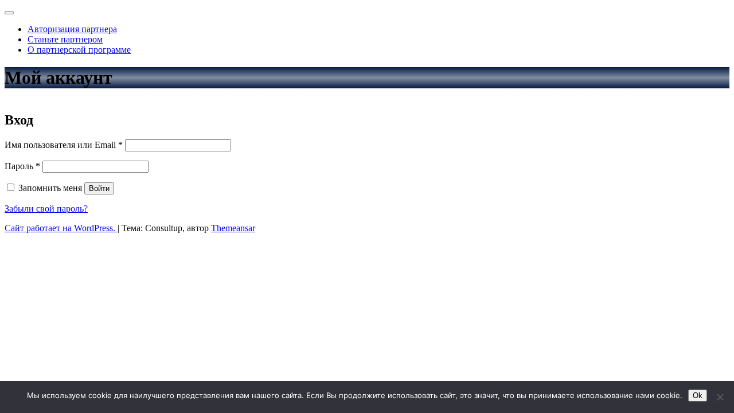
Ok (697, 395)
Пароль (22, 166)
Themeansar (233, 228)
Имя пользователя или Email (64, 145)
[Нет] (719, 397)
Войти (99, 188)
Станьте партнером (65, 39)
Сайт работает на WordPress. (61, 228)
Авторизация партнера (72, 29)
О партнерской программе (79, 49)
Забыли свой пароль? (46, 208)
